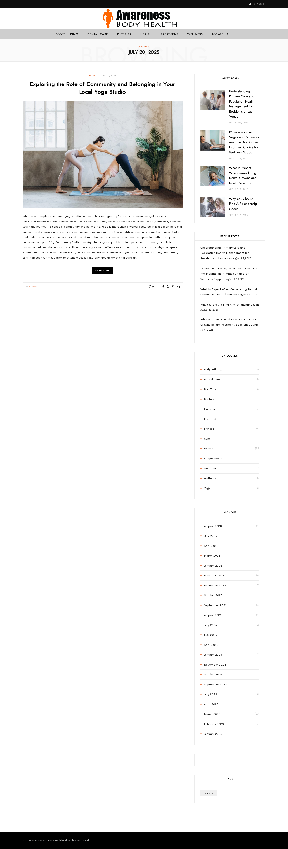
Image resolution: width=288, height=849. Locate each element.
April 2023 (211, 704)
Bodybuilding (67, 34)
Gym (207, 438)
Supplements (213, 458)
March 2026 (212, 555)
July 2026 (210, 536)
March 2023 (212, 714)
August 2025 (213, 615)
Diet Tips (124, 34)
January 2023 (213, 733)
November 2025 (215, 585)
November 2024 (215, 664)
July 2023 (210, 694)
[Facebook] (163, 286)
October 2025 (213, 595)
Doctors (209, 399)
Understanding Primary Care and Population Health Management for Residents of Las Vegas (224, 253)
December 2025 (215, 575)
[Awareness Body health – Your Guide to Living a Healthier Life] (144, 18)
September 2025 (215, 605)
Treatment (169, 34)
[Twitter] (168, 286)
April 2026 (211, 546)
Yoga (92, 76)
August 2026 (213, 526)
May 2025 (210, 635)
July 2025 (210, 625)
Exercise (210, 409)
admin (33, 287)
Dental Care (97, 34)
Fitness (209, 428)
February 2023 (214, 724)
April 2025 (211, 645)
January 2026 (213, 565)
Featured (210, 419)
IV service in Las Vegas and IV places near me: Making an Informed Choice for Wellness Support (244, 142)
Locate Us (220, 34)
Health (146, 34)
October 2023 (213, 674)
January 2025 (213, 654)
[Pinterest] (173, 286)
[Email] (178, 286)
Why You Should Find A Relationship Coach (243, 204)
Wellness (195, 34)
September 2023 (215, 684)
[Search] (250, 4)
